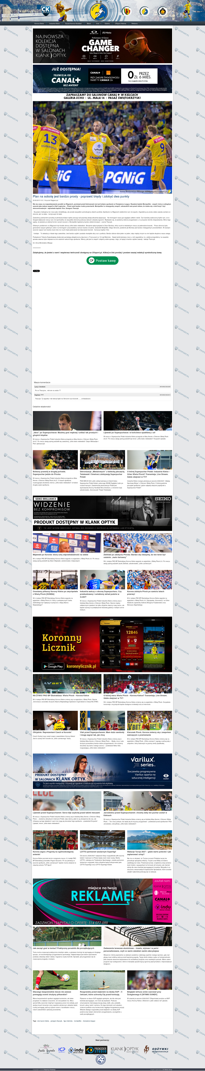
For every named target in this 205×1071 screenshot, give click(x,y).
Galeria (107, 23)
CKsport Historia (120, 23)
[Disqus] (102, 299)
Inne (97, 23)
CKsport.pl (46, 1069)
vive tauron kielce (43, 1021)
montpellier (77, 1021)
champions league (89, 1021)
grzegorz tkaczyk (56, 1021)
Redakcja (52, 1069)
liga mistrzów (68, 1021)
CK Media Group (167, 1069)
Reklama (135, 23)
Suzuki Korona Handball (73, 23)
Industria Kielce (54, 23)
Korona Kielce (39, 23)
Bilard (89, 23)
